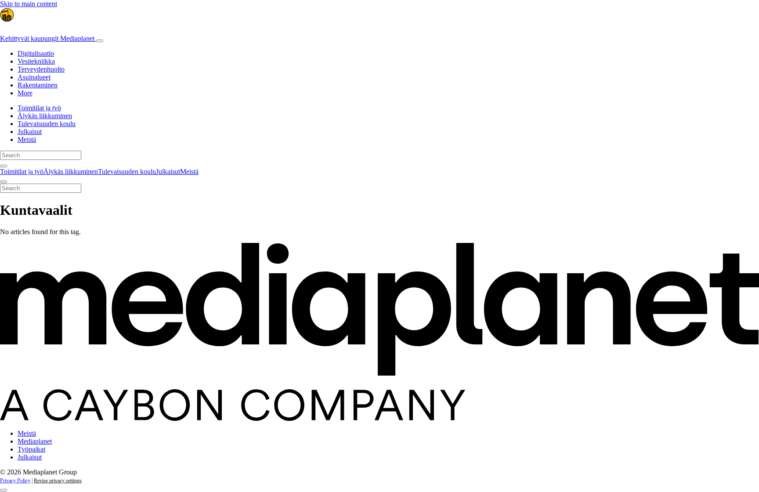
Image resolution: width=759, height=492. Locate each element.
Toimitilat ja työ (39, 108)
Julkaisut (30, 131)
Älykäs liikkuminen (45, 115)
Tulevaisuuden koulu (47, 123)
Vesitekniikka (36, 61)
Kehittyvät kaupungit (47, 38)
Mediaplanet (35, 441)
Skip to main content (28, 3)
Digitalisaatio (36, 53)
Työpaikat (31, 449)
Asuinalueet (34, 77)
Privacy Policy (15, 481)
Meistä (27, 139)
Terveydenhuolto (41, 69)
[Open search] (3, 166)
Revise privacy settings (58, 481)
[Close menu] (3, 182)
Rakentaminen (38, 85)
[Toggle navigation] (99, 41)
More (25, 93)
